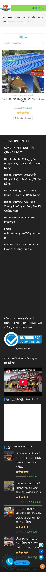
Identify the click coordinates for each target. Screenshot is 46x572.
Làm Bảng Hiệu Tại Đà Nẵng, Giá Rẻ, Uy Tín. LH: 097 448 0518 (22, 400)
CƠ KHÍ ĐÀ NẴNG (16, 96)
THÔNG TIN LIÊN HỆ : (16, 141)
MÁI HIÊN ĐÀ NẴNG (29, 96)
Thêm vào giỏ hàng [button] (23, 118)
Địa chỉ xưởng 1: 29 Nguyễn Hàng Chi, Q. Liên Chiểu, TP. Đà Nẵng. (22, 179)
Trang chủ (6, 21)
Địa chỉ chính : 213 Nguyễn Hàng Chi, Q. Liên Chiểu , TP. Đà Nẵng (22, 163)
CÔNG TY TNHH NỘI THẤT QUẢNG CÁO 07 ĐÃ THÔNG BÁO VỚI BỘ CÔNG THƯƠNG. (23, 323)
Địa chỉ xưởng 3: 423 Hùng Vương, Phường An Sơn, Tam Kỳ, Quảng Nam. (23, 206)
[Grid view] (20, 37)
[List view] (26, 37)
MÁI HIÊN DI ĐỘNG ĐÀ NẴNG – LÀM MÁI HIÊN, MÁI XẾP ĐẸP (23, 100)
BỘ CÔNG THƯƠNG (23, 348)
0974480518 (22, 562)
